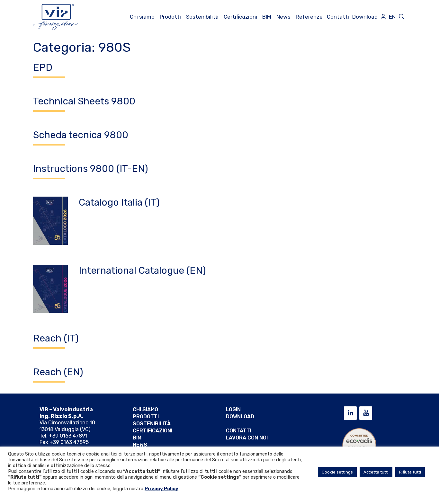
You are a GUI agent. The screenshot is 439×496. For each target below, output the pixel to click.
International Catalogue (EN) (142, 270)
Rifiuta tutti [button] (410, 472)
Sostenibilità (202, 16)
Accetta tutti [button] (376, 472)
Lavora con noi (247, 438)
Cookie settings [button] (337, 472)
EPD (42, 67)
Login (233, 409)
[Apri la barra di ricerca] (401, 16)
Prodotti (170, 16)
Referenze (309, 16)
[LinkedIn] (350, 413)
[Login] (383, 16)
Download (365, 16)
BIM (266, 16)
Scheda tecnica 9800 (80, 135)
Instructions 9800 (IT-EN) (90, 168)
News (283, 16)
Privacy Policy (161, 489)
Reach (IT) (56, 338)
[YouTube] (365, 413)
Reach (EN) (58, 372)
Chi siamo (142, 16)
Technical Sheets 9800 (84, 101)
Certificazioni (240, 16)
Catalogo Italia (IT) (119, 202)
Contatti (338, 16)
